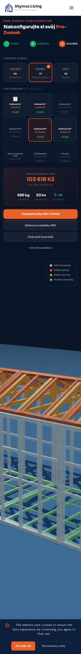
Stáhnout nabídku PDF (40, 225)
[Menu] (71, 7)
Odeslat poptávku (40, 247)
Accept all (23, 646)
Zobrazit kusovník (40, 236)
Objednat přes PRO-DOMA (40, 214)
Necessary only (53, 646)
